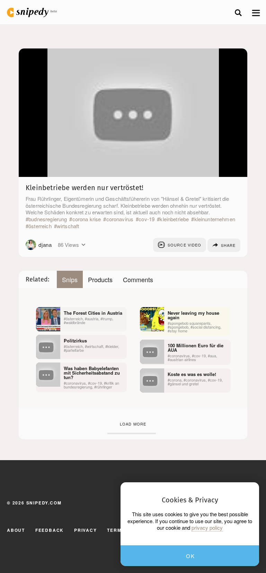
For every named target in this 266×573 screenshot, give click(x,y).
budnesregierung (47, 219)
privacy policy (207, 527)
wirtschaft (68, 226)
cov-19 (146, 219)
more (83, 245)
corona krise (86, 219)
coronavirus (119, 219)
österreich (40, 226)
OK (190, 555)
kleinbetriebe (174, 219)
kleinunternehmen (214, 219)
